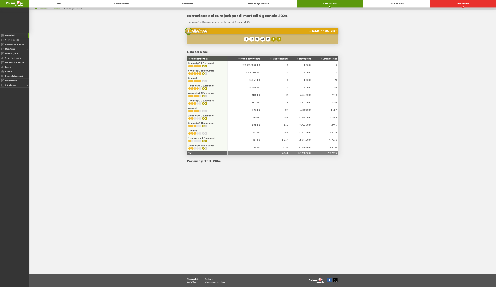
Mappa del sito (193, 279)
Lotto (58, 3)
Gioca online (463, 3)
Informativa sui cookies (215, 282)
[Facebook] (330, 281)
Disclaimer (209, 279)
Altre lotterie (330, 3)
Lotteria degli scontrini (258, 3)
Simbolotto (187, 3)
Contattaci (191, 282)
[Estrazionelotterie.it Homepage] (14, 5)
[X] (335, 281)
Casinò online (397, 3)
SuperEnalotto (121, 3)
